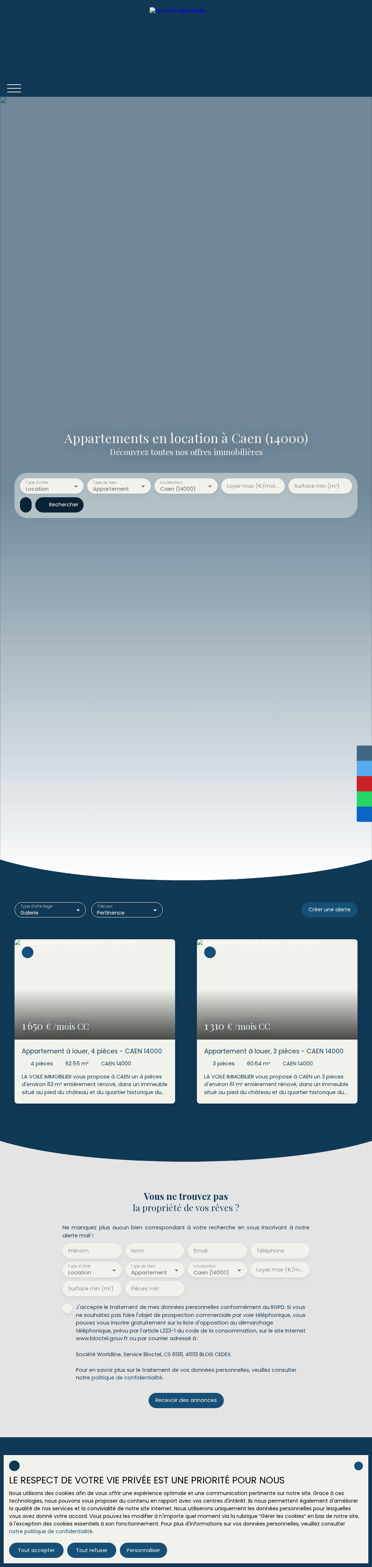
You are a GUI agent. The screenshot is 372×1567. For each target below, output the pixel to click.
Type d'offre (36, 482)
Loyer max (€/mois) (253, 486)
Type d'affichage (36, 906)
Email (200, 1250)
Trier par (105, 906)
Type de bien (105, 482)
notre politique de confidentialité (51, 1531)
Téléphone (270, 1250)
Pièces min (145, 1288)
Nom (137, 1250)
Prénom (78, 1250)
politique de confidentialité (127, 1377)
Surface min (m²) (317, 486)
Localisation (171, 482)
